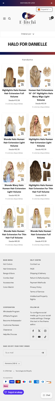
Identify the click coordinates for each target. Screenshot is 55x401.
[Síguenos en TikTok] (45, 337)
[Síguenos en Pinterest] (33, 337)
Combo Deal (8, 278)
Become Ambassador (12, 321)
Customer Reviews (11, 325)
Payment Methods (38, 283)
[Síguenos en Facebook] (33, 331)
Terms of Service (37, 292)
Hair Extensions (9, 269)
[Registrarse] (43, 353)
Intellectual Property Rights (39, 298)
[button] (44, 9)
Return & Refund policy (39, 278)
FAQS (32, 269)
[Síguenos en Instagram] (45, 331)
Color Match (8, 287)
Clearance (7, 330)
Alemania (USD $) (11, 363)
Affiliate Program (10, 316)
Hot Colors (7, 264)
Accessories (8, 283)
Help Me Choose (10, 334)
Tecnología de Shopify (24, 371)
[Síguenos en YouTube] (39, 337)
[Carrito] (50, 18)
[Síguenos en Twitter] (39, 331)
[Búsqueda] (9, 18)
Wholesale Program (11, 311)
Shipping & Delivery (38, 273)
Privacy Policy (36, 287)
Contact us (35, 264)
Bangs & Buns (9, 273)
